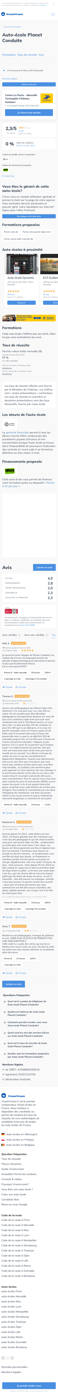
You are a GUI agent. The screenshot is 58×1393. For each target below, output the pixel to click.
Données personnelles (14, 1367)
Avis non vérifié (19, 643)
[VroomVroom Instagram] (7, 1358)
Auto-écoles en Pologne (20, 1139)
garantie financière (17, 432)
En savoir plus (41, 5)
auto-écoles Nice (11, 1301)
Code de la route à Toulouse (17, 1250)
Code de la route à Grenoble (17, 1270)
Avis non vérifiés (35, 635)
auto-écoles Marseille (13, 1296)
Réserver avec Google (14, 1204)
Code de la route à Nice (15, 1230)
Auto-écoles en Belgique (20, 1144)
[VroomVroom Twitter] (12, 1358)
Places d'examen (11, 1164)
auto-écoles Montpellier (15, 1311)
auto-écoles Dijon (11, 1326)
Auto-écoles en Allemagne (21, 1134)
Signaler (9, 687)
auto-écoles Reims (12, 1337)
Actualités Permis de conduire (18, 1174)
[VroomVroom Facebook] (3, 1358)
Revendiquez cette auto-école (29, 216)
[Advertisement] (29, 525)
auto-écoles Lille (10, 1332)
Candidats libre (10, 1199)
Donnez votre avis (29, 84)
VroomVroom (14, 14)
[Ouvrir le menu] (53, 14)
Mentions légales (9, 78)
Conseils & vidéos (11, 1179)
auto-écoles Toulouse (13, 1321)
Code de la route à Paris (15, 1220)
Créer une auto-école (13, 1194)
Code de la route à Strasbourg (19, 1245)
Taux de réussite (27, 54)
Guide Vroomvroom (12, 1169)
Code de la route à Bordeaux (18, 1275)
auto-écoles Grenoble (13, 1342)
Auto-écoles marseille (12, 27)
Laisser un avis (44, 567)
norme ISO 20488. (27, 625)
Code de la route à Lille (14, 1260)
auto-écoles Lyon (11, 1306)
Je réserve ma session (29, 112)
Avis (41, 54)
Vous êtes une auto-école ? (17, 1189)
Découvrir (21, 303)
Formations (9, 54)
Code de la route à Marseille (17, 1225)
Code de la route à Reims (16, 1265)
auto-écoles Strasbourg (15, 1316)
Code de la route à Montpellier (19, 1240)
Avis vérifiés (11, 635)
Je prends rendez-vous (29, 1385)
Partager (22, 687)
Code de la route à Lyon (15, 1235)
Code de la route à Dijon (15, 1255)
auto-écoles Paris (11, 1291)
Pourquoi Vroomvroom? (15, 1184)
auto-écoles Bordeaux (14, 1347)
